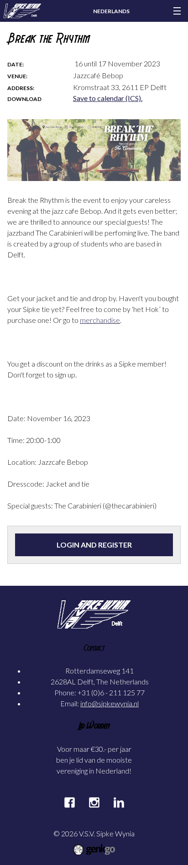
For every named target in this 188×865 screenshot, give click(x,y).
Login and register (94, 544)
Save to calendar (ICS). (107, 98)
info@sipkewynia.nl (109, 703)
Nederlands (111, 11)
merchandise (100, 320)
